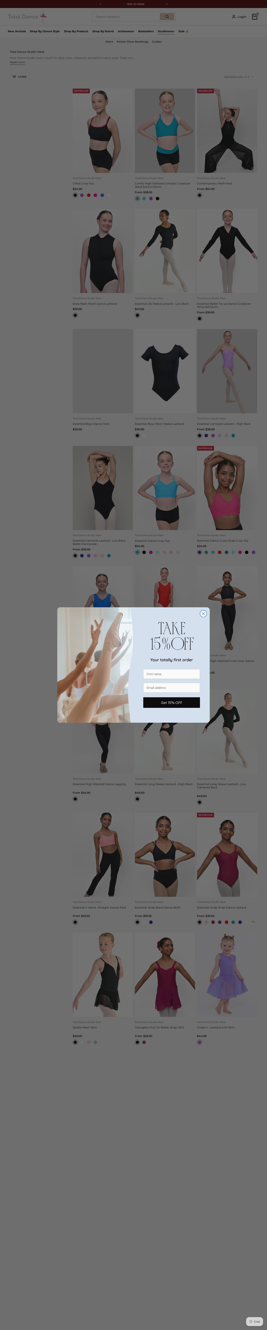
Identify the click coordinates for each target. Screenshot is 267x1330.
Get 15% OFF (171, 702)
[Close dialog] (203, 613)
